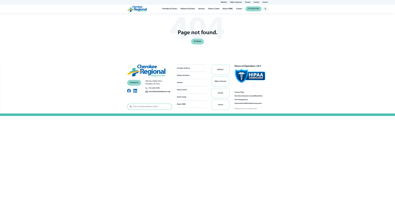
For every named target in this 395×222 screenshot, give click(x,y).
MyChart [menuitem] (224, 2)
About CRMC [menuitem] (181, 104)
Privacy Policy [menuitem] (239, 92)
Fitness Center (213, 9)
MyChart (220, 69)
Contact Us (134, 83)
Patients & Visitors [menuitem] (183, 75)
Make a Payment (220, 81)
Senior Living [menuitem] (181, 97)
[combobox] (149, 107)
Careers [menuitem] (265, 2)
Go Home (197, 41)
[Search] (131, 106)
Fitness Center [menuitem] (182, 90)
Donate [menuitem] (247, 2)
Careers (239, 9)
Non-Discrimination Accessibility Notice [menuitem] (249, 96)
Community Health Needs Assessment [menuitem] (248, 103)
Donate (220, 93)
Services (201, 9)
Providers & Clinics (169, 9)
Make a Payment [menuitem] (236, 2)
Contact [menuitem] (256, 2)
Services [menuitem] (180, 82)
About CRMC (228, 9)
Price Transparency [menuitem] (241, 100)
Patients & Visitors (188, 9)
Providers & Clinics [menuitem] (183, 68)
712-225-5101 (253, 9)
